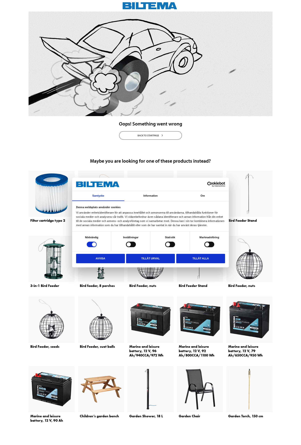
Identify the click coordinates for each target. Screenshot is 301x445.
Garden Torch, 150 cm (245, 416)
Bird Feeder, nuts (142, 285)
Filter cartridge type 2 (47, 220)
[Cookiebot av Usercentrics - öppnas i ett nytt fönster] (210, 184)
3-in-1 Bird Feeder (44, 285)
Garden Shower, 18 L (146, 416)
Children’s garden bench (99, 416)
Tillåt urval (150, 258)
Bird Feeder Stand (242, 220)
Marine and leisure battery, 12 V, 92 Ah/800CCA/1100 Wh (196, 350)
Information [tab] (150, 195)
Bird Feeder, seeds (44, 346)
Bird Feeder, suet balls (97, 346)
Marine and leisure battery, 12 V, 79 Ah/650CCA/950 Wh (245, 350)
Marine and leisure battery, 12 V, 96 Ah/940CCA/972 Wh (146, 350)
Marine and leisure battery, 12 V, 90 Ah (46, 418)
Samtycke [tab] (98, 195)
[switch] (131, 244)
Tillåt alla (200, 258)
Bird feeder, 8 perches (97, 285)
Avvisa (100, 258)
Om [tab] (202, 195)
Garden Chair (189, 416)
